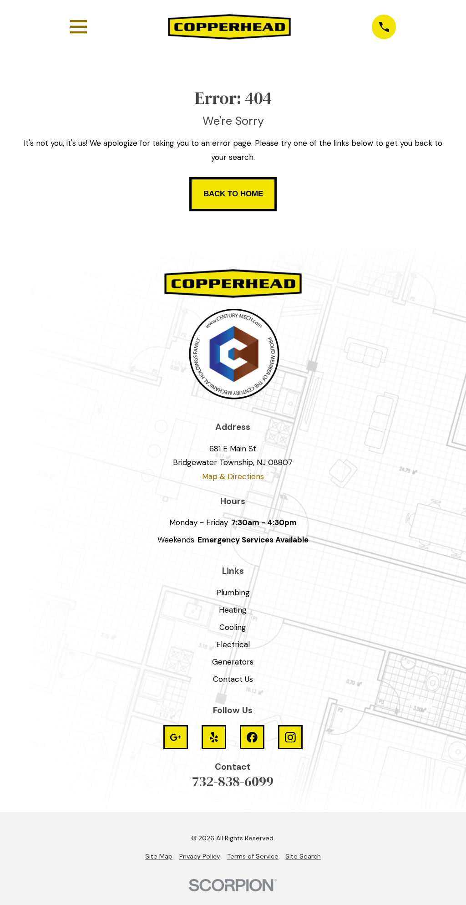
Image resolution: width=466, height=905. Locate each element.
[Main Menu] (78, 26)
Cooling (232, 627)
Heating (233, 610)
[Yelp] (214, 737)
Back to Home (233, 193)
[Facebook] (252, 737)
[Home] (229, 27)
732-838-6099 (233, 781)
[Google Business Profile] (175, 737)
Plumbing (233, 593)
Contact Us (233, 679)
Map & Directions (233, 476)
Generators (232, 662)
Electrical (233, 644)
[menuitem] (158, 857)
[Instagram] (290, 737)
